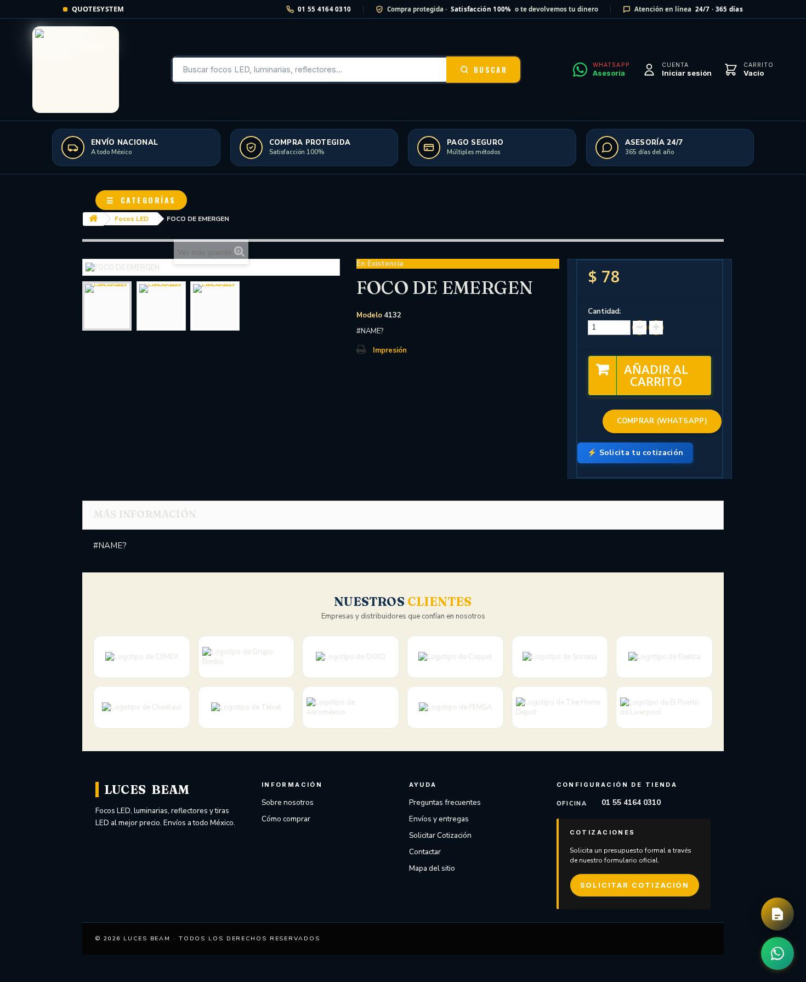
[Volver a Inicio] (93, 219)
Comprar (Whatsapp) (662, 421)
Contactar (425, 852)
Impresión (390, 350)
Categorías (141, 200)
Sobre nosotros (288, 802)
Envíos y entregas (439, 819)
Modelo (369, 315)
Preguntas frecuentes (445, 802)
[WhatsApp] (777, 953)
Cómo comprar (286, 819)
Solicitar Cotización (440, 835)
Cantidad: (604, 311)
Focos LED (132, 218)
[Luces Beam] (75, 69)
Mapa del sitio (432, 868)
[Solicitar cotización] (777, 914)
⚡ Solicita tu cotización (635, 452)
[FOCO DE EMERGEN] (107, 306)
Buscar (490, 69)
